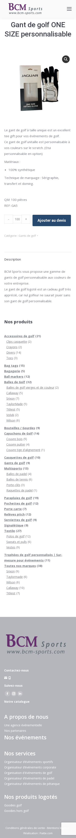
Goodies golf (13, 805)
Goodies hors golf (16, 811)
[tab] (38, 257)
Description (12, 259)
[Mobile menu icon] (69, 8)
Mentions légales (58, 828)
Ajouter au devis (52, 220)
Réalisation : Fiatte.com (38, 833)
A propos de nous (26, 716)
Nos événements (25, 737)
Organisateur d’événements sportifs (28, 762)
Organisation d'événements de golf (28, 773)
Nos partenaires (15, 731)
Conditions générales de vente (25, 828)
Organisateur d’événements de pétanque (32, 784)
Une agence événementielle (23, 725)
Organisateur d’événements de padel (29, 778)
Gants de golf (27, 236)
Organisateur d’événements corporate (30, 767)
